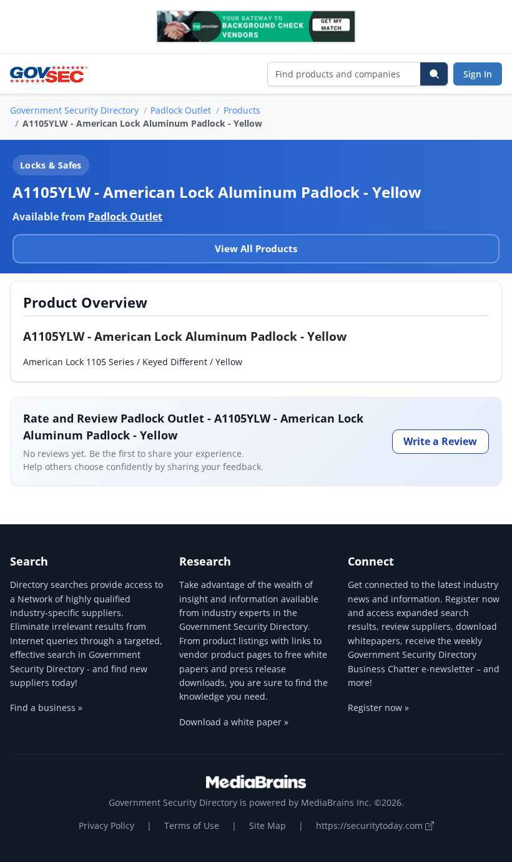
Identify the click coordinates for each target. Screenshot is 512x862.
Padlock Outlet (180, 110)
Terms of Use (191, 825)
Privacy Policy (106, 825)
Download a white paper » (233, 722)
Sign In (477, 74)
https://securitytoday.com (370, 825)
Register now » (378, 707)
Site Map (267, 825)
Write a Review (440, 441)
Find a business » (46, 707)
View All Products (256, 248)
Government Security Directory (74, 110)
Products (242, 110)
